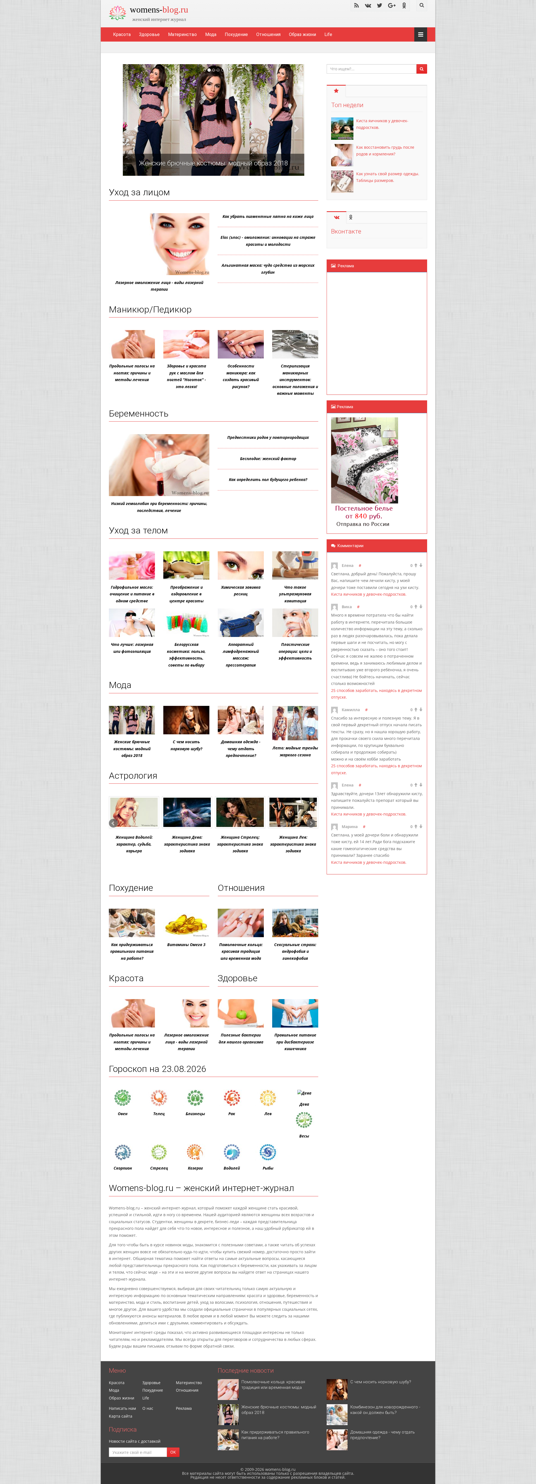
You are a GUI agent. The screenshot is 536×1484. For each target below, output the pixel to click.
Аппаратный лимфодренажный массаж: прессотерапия (241, 655)
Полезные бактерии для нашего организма (241, 1038)
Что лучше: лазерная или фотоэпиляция (132, 648)
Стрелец (159, 1168)
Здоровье (149, 34)
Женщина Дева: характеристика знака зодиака (187, 843)
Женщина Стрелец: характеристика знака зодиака (240, 843)
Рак (231, 1113)
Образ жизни (302, 34)
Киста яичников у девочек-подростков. (368, 594)
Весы (304, 1136)
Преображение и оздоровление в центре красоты (186, 594)
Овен (123, 1113)
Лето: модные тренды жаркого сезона (295, 751)
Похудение (236, 34)
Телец (159, 1113)
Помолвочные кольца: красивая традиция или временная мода (241, 951)
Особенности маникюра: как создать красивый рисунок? (241, 376)
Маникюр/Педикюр (150, 309)
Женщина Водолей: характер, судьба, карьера (134, 843)
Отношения (268, 34)
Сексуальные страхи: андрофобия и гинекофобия (295, 951)
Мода (210, 34)
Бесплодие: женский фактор (268, 458)
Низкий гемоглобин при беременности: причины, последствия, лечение (159, 507)
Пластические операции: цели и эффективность (295, 651)
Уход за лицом (139, 192)
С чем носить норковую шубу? (186, 745)
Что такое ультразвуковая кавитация (295, 594)
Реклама (184, 1408)
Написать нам (122, 1408)
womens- (159, 9)
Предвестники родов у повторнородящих (268, 437)
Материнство (182, 34)
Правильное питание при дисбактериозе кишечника (295, 1041)
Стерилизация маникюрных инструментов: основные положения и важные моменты (295, 379)
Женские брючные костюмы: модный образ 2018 (131, 748)
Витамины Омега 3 (186, 944)
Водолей (232, 1168)
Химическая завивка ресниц (240, 591)
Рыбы (268, 1168)
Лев (268, 1113)
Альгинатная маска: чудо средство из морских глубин (268, 269)
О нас (147, 1408)
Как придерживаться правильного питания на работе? (132, 951)
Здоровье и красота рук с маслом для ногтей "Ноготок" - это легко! (186, 376)
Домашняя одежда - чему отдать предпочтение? (240, 748)
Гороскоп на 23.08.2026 (157, 1069)
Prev (113, 823)
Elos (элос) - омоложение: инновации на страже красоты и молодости (268, 241)
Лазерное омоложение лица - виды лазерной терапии (159, 286)
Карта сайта (120, 1416)
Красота (122, 34)
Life (328, 34)
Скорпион (123, 1168)
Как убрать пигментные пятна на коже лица (268, 216)
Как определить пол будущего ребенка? (268, 479)
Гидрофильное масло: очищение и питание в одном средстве (132, 594)
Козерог (195, 1168)
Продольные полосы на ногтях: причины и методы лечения (132, 372)
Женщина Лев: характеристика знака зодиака (293, 843)
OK (173, 1452)
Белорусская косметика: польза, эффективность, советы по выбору (186, 655)
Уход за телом (138, 530)
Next (311, 823)
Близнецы (195, 1113)
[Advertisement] (364, 332)
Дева (304, 1104)
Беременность (139, 413)
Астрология (133, 775)
